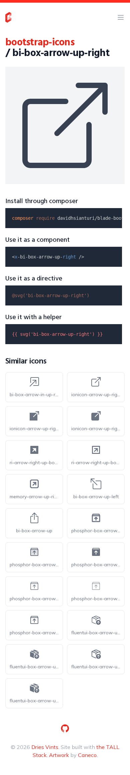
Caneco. (88, 755)
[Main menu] (120, 17)
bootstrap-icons (39, 43)
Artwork (59, 755)
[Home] (8, 17)
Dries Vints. (45, 747)
